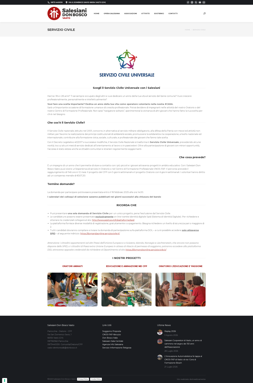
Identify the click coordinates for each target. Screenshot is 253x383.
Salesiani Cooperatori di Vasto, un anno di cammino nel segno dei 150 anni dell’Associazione (183, 343)
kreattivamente (199, 379)
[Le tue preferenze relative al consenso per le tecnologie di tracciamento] (4, 380)
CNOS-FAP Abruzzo (111, 334)
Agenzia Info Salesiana (112, 344)
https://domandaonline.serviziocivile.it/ (100, 233)
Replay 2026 (170, 331)
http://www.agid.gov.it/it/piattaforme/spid (113, 220)
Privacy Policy (83, 379)
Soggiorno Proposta (111, 331)
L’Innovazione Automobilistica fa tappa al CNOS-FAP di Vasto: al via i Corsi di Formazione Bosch (183, 359)
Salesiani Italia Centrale (112, 341)
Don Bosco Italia (110, 338)
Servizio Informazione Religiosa (116, 348)
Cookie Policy (96, 379)
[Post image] (159, 332)
